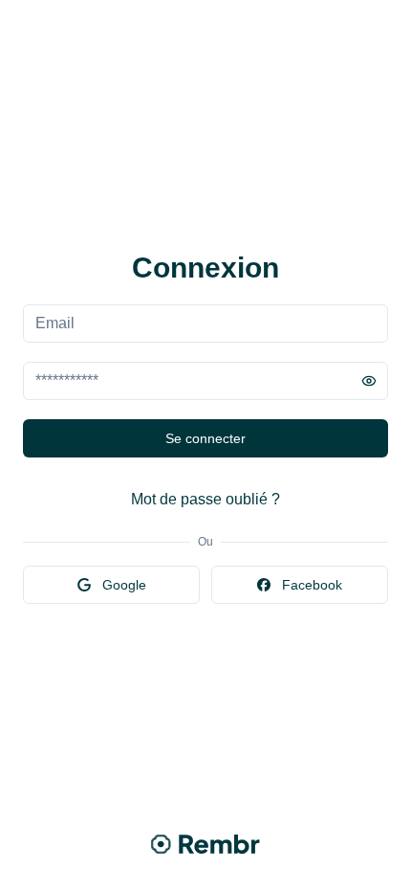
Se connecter (205, 438)
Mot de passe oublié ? (205, 499)
